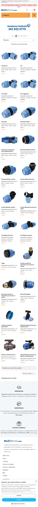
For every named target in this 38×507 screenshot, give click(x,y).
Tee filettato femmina (7, 235)
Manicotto (4, 122)
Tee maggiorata (24, 94)
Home (4, 458)
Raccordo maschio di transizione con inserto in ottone (8, 296)
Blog (4, 473)
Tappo (3, 263)
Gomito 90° (4, 66)
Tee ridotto (4, 94)
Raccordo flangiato (25, 294)
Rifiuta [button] (19, 495)
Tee (21, 66)
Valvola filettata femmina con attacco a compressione (28, 355)
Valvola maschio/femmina (8, 354)
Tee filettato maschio (26, 235)
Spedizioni (5, 470)
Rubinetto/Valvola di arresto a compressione (28, 326)
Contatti (5, 475)
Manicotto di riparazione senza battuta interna (7, 150)
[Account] (36, 1)
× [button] (36, 481)
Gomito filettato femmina (27, 179)
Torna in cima (28, 374)
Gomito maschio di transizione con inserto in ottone (27, 265)
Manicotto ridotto (25, 122)
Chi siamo (5, 461)
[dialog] (19, 493)
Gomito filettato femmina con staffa (28, 208)
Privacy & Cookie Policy (9, 467)
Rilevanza (19, 40)
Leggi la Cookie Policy (29, 492)
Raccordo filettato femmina (27, 150)
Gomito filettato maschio (8, 207)
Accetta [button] (19, 500)
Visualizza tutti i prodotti (8, 378)
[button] (19, 504)
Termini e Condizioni (8, 464)
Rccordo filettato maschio (8, 179)
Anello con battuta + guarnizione (6, 326)
